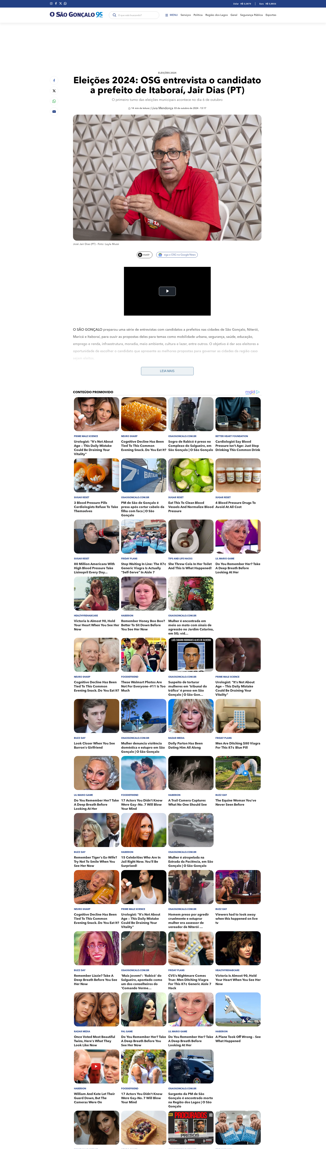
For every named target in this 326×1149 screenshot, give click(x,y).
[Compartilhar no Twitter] (54, 90)
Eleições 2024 (167, 73)
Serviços (186, 15)
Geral (234, 15)
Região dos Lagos (216, 15)
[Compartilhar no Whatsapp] (54, 101)
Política (198, 15)
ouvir (146, 254)
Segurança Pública (251, 15)
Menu (174, 15)
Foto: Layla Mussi (108, 244)
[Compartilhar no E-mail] (54, 111)
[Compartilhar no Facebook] (54, 80)
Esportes (271, 15)
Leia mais (167, 371)
